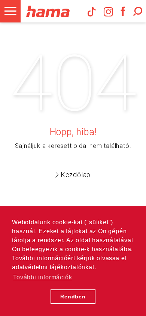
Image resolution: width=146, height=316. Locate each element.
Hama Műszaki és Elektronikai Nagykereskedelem (48, 11)
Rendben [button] (73, 297)
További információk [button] (42, 277)
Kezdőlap (76, 175)
